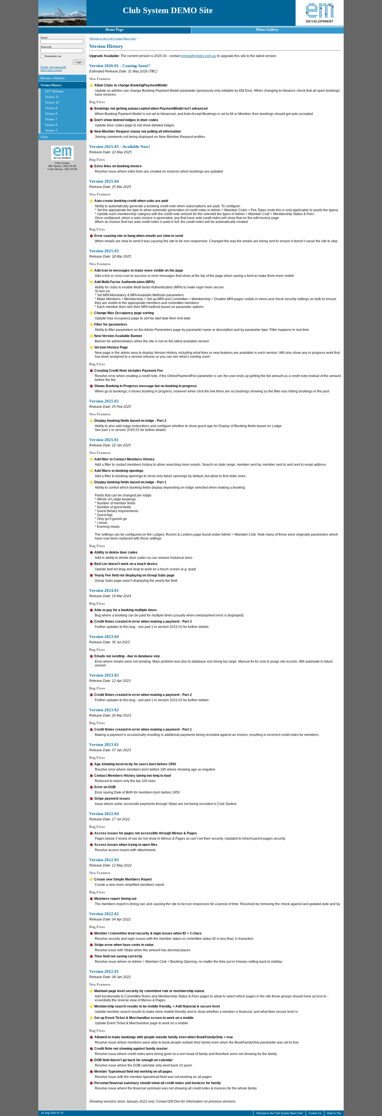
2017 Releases (54, 91)
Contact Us (315, 1113)
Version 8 (51, 113)
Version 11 (52, 96)
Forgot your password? (53, 67)
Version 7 (51, 119)
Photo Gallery (267, 29)
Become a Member (53, 78)
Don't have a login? (51, 70)
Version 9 (51, 108)
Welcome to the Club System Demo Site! (112, 38)
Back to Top (334, 1113)
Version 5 (51, 130)
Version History (51, 85)
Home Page (114, 29)
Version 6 (51, 124)
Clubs (44, 136)
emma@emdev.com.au (198, 56)
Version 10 (52, 102)
